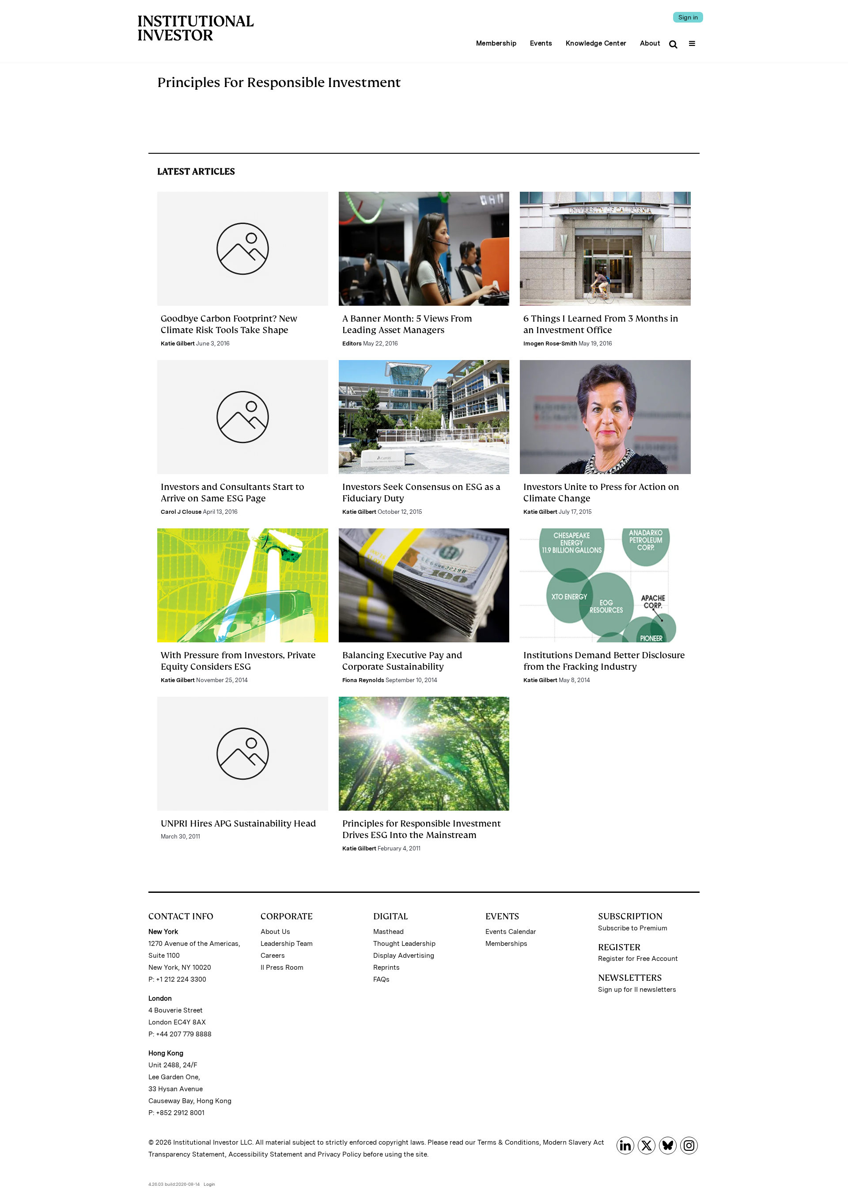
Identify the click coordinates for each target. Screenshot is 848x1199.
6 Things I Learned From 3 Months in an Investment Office (600, 324)
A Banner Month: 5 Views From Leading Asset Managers (407, 324)
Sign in (688, 17)
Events (541, 43)
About (650, 43)
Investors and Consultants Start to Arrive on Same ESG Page (232, 492)
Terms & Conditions (508, 1142)
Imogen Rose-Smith (550, 343)
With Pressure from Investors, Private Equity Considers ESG (238, 660)
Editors (352, 343)
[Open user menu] (693, 40)
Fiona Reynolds (363, 680)
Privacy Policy (339, 1154)
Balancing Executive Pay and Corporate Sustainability (402, 660)
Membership (496, 43)
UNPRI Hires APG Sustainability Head (238, 823)
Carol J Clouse (181, 511)
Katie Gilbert (178, 343)
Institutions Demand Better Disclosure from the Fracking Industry (604, 660)
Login (209, 1184)
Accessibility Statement (265, 1154)
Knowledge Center (596, 43)
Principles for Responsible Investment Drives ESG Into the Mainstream (421, 829)
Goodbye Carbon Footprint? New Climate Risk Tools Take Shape (229, 324)
